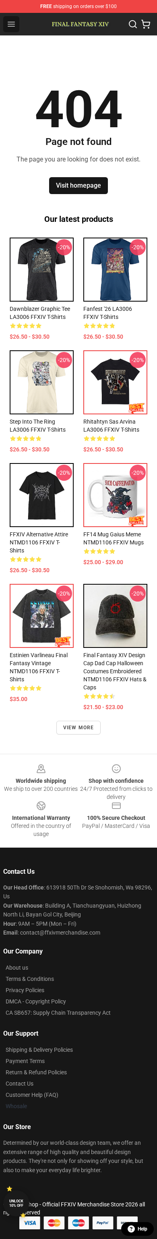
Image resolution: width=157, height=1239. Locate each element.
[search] (133, 24)
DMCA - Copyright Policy (36, 1001)
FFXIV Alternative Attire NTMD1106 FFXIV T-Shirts (39, 542)
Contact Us (19, 1083)
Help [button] (142, 1229)
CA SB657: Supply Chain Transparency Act (58, 1012)
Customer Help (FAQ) (32, 1095)
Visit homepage (78, 185)
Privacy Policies (25, 990)
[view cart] (146, 24)
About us (17, 967)
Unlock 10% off (16, 1203)
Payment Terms (25, 1061)
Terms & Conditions (30, 979)
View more (78, 727)
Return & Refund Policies (36, 1072)
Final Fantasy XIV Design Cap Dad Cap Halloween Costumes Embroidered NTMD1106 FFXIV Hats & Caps (115, 671)
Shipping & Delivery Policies (39, 1050)
